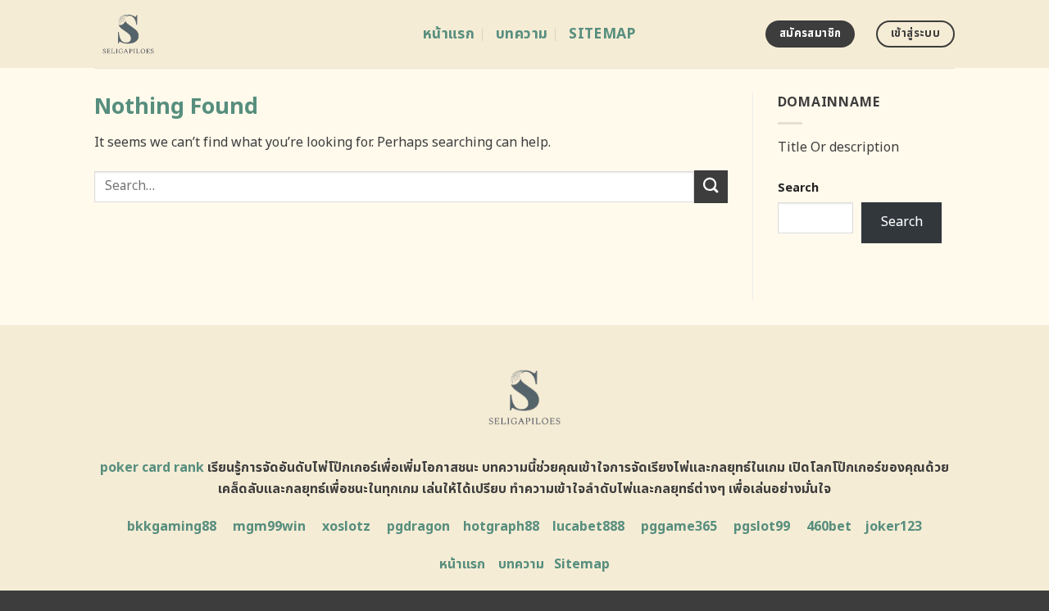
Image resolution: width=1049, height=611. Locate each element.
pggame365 (679, 526)
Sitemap (602, 34)
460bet (828, 526)
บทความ (521, 34)
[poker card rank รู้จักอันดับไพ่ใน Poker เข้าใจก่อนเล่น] (246, 34)
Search (798, 188)
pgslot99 (761, 526)
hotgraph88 (501, 526)
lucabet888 (588, 526)
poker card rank (152, 467)
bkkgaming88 (171, 526)
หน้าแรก (449, 34)
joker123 (893, 526)
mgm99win (269, 526)
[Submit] (710, 186)
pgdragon (418, 526)
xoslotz (346, 526)
